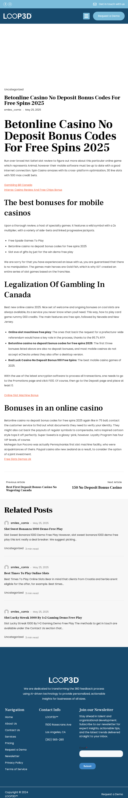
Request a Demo (16, 750)
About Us (11, 724)
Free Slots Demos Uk (17, 459)
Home (9, 717)
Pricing (9, 743)
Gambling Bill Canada (18, 185)
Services (10, 737)
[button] (86, 16)
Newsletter (12, 756)
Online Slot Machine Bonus (21, 395)
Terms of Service (16, 769)
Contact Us (12, 730)
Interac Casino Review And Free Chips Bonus (33, 190)
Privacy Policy (14, 763)
